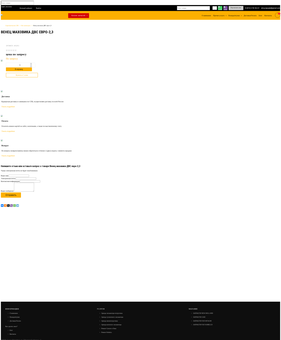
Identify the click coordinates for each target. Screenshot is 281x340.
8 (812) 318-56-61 (252, 8)
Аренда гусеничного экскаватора (112, 317)
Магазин (193, 309)
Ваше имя (4, 176)
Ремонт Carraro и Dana (108, 328)
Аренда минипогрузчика (109, 321)
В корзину (19, 69)
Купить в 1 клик (22, 75)
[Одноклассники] (5, 205)
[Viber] (11, 205)
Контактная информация (10, 181)
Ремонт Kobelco (106, 332)
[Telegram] (17, 205)
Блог (11, 330)
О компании (14, 313)
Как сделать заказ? (11, 326)
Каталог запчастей (78, 15)
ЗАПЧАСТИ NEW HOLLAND (203, 313)
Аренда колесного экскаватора (111, 324)
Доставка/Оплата (15, 321)
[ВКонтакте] (2, 205)
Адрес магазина (6, 6)
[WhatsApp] (14, 205)
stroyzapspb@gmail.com (270, 8)
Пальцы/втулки (15, 317)
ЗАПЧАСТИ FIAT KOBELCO (203, 324)
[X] (8, 205)
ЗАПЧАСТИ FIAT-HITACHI (202, 321)
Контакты (13, 334)
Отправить (10, 195)
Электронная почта (8, 178)
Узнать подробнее (8, 107)
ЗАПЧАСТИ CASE (199, 317)
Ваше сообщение (7, 191)
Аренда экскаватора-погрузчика (111, 313)
